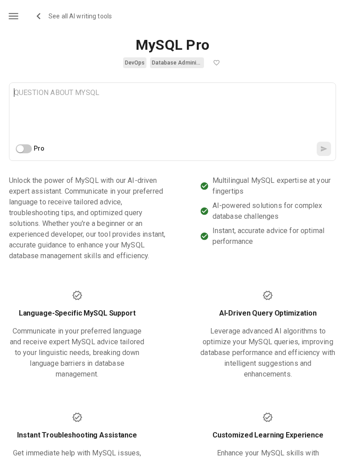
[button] (135, 62)
